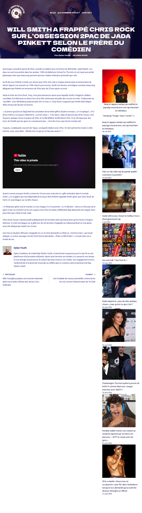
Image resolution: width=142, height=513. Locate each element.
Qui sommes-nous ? (69, 13)
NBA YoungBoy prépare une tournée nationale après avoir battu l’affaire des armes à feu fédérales (23, 280)
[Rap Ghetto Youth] (16, 12)
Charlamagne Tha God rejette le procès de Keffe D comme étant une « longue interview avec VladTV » (120, 386)
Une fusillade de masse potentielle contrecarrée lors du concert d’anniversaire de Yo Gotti (74, 278)
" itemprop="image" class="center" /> (118, 116)
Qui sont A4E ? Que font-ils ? (114, 260)
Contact (87, 13)
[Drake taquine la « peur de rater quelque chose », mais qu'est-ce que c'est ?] (120, 281)
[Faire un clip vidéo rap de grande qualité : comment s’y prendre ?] (120, 151)
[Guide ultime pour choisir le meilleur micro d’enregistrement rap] (120, 195)
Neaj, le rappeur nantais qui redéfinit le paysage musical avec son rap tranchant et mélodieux (121, 107)
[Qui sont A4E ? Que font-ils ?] (120, 240)
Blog (53, 13)
